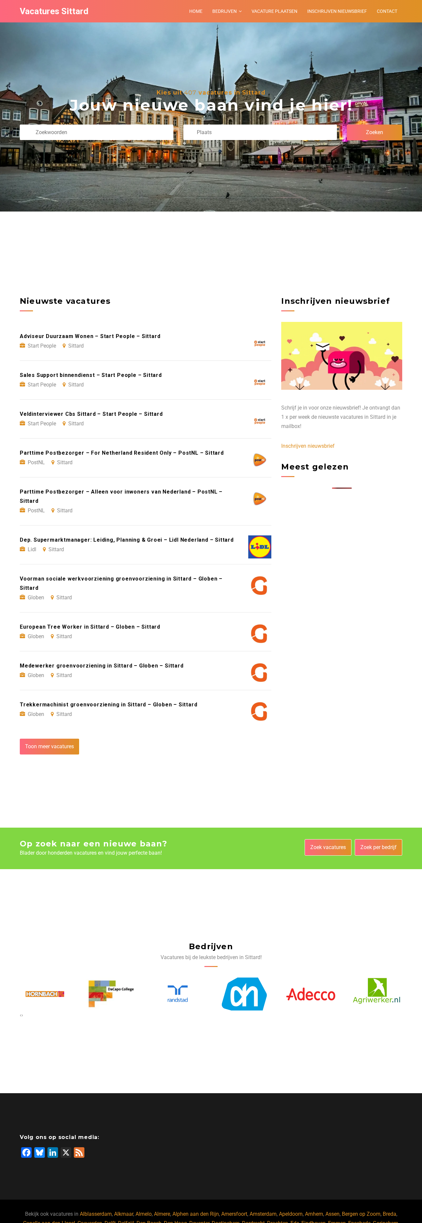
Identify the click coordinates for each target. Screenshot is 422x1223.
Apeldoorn (291, 1214)
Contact (387, 11)
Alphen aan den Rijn (195, 1214)
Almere (162, 1214)
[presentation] (20, 1015)
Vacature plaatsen (274, 11)
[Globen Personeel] (378, 994)
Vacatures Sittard (54, 11)
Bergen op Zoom (361, 1214)
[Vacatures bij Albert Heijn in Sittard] (179, 994)
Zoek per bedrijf (378, 847)
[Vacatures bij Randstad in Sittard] (112, 994)
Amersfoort (234, 1214)
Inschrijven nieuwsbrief (337, 11)
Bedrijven (224, 11)
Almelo (144, 1214)
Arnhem (314, 1214)
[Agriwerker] (312, 994)
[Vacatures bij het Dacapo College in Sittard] (46, 994)
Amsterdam (263, 1214)
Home (195, 11)
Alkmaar (123, 1214)
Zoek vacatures (328, 847)
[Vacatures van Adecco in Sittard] (245, 994)
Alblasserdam (96, 1214)
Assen (332, 1214)
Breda (389, 1214)
